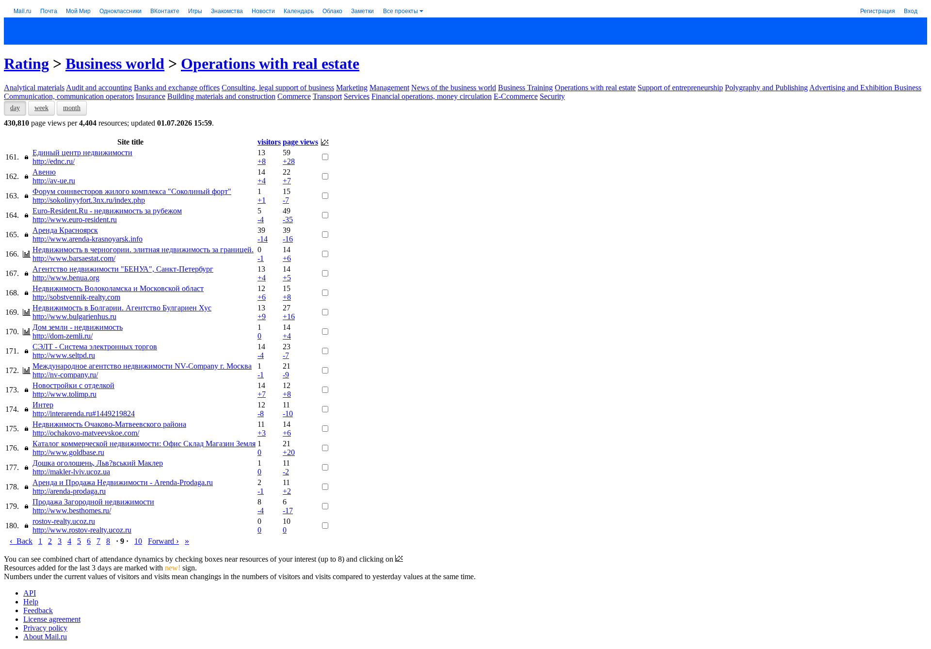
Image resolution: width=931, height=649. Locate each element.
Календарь (299, 10)
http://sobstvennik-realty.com (76, 297)
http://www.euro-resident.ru (74, 219)
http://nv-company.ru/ (65, 375)
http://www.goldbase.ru (68, 452)
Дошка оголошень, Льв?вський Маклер (97, 463)
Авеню (44, 172)
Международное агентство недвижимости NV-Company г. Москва (142, 366)
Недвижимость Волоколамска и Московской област (118, 288)
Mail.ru (23, 10)
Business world (114, 63)
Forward (163, 541)
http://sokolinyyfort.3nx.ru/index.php (88, 200)
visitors (269, 142)
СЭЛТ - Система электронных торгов (94, 346)
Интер (42, 405)
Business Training (525, 87)
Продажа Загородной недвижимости (93, 502)
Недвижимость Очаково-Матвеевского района (109, 424)
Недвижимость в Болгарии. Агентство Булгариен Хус (121, 308)
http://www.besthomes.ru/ (71, 510)
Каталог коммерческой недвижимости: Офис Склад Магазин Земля (144, 443)
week (41, 108)
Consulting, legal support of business (278, 87)
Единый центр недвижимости (82, 152)
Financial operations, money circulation (431, 96)
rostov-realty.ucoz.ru (63, 521)
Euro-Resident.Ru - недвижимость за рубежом (107, 211)
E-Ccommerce (516, 96)
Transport (327, 96)
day (15, 108)
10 (138, 541)
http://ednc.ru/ (53, 161)
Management (389, 87)
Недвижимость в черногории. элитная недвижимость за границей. (143, 249)
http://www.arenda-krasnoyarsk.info (87, 239)
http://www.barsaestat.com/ (73, 258)
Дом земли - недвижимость (77, 327)
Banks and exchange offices (177, 87)
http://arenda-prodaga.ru (69, 491)
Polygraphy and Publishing (766, 87)
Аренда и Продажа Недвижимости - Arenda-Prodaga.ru (122, 482)
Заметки (362, 10)
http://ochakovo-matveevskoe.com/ (85, 433)
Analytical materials (34, 87)
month (71, 108)
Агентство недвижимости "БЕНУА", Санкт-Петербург (122, 269)
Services (356, 96)
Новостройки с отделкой (73, 385)
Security (552, 96)
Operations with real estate (270, 63)
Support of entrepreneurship (680, 87)
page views (300, 142)
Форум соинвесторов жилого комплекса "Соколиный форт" (131, 191)
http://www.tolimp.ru (64, 394)
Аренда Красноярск (65, 230)
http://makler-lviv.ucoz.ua (71, 472)
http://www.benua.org (65, 278)
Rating (26, 63)
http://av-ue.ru (53, 181)
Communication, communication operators (69, 96)
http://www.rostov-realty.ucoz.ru (81, 530)
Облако (332, 10)
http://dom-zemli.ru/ (62, 336)
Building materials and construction (221, 96)
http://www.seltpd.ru (63, 355)
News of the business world (453, 87)
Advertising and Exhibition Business (865, 87)
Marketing (352, 87)
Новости (263, 10)
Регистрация (877, 10)
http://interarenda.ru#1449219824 (83, 413)
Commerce (294, 96)
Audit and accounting (99, 87)
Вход (910, 10)
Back (21, 541)
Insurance (150, 96)
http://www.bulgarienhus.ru (74, 316)
